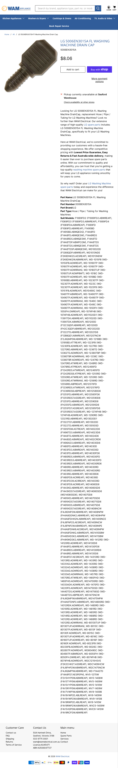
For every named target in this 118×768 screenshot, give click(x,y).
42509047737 (45, 748)
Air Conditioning (83, 18)
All (14, 34)
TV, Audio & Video (103, 18)
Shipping (10, 738)
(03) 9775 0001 (40, 738)
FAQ (8, 735)
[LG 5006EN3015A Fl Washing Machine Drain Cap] (31, 65)
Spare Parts (66, 735)
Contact (64, 741)
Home (6, 34)
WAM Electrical (62, 756)
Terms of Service (14, 745)
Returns (9, 741)
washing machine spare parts (89, 169)
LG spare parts (92, 124)
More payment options (99, 80)
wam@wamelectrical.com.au (46, 741)
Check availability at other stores (79, 102)
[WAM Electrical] (16, 8)
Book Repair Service (59, 26)
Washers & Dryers (37, 18)
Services (64, 738)
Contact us (11, 732)
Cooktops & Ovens (62, 18)
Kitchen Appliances (12, 18)
